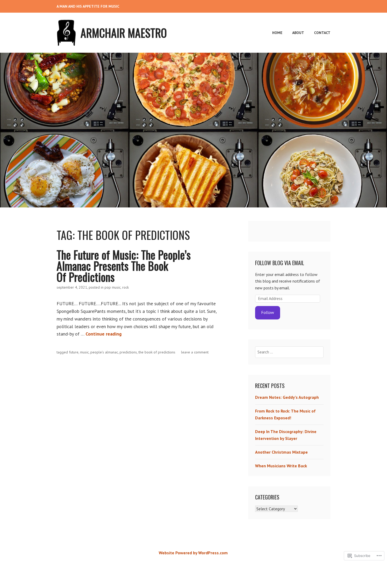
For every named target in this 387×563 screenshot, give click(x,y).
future (73, 352)
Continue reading (104, 334)
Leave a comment (195, 352)
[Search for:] (289, 352)
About (298, 32)
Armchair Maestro (124, 33)
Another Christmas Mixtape (281, 452)
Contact (322, 32)
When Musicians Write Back (281, 465)
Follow (267, 312)
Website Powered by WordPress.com (193, 552)
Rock (125, 287)
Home (277, 32)
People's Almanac (104, 352)
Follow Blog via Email (279, 263)
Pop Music (113, 287)
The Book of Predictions (156, 352)
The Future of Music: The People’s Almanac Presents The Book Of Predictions (124, 265)
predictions (128, 352)
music (84, 352)
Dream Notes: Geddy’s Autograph (287, 397)
